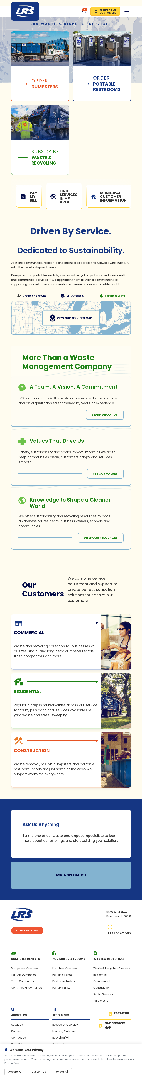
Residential (100, 975)
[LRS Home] (25, 11)
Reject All (61, 1071)
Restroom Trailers (63, 981)
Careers (16, 1031)
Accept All (15, 1071)
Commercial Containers (26, 988)
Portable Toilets (62, 975)
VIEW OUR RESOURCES (101, 538)
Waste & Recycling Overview (111, 968)
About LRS (17, 1024)
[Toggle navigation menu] (127, 11)
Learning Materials (64, 1031)
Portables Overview (64, 968)
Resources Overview (65, 1024)
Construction (101, 988)
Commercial (101, 981)
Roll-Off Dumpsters (23, 975)
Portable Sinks (61, 988)
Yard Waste (100, 1000)
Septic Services (103, 994)
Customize (38, 1071)
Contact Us (27, 930)
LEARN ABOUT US (105, 414)
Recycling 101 (60, 1037)
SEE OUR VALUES (105, 473)
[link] (71, 642)
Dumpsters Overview (24, 968)
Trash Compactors (23, 981)
